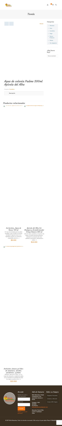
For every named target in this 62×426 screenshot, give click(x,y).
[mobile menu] (42, 4)
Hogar (51, 33)
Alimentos (52, 25)
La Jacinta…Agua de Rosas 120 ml (13, 229)
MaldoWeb (54, 420)
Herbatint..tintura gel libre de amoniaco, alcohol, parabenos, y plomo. (13, 371)
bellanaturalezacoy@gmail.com (40, 407)
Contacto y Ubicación (52, 398)
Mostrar (41, 23)
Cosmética (11, 89)
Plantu (48, 420)
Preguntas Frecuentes (52, 395)
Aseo (51, 28)
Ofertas (51, 40)
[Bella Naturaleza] (8, 5)
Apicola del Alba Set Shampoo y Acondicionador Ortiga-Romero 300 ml (34, 230)
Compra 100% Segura (52, 402)
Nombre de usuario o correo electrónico (22, 395)
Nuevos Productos (52, 37)
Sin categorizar (53, 43)
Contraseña (20, 401)
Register (20, 411)
